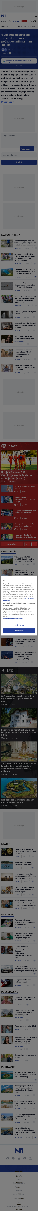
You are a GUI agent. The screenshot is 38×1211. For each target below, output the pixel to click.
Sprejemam (19, 630)
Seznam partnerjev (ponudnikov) (13, 618)
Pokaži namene (19, 625)
